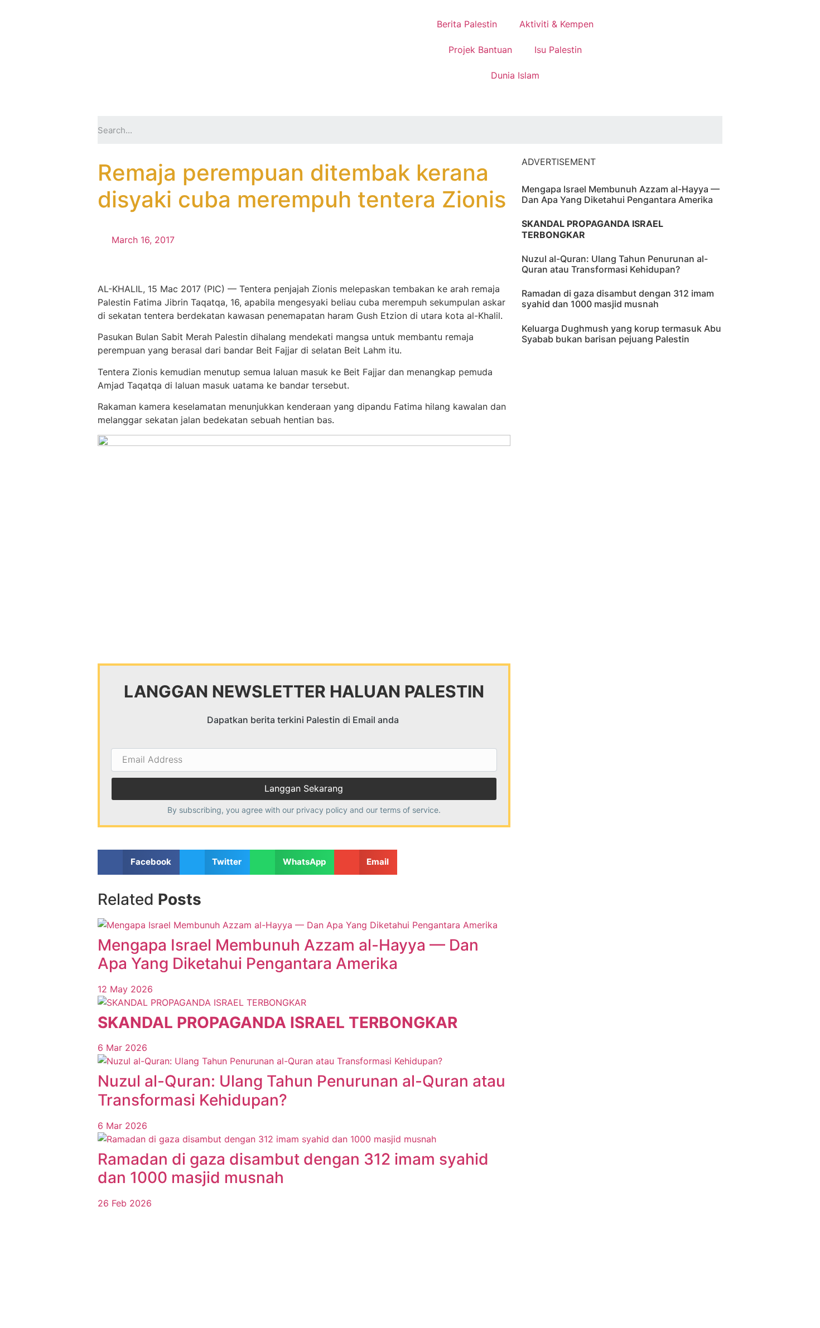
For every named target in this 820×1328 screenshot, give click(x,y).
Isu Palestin (558, 49)
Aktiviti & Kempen (556, 24)
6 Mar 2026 (122, 1047)
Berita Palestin (467, 24)
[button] (139, 862)
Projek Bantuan (480, 49)
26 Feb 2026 (125, 1203)
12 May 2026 (125, 989)
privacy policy (322, 810)
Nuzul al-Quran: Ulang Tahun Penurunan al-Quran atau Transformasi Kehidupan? (301, 1090)
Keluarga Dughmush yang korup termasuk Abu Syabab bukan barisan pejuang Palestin (621, 334)
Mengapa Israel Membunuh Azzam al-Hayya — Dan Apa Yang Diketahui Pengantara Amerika (288, 954)
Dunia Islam (515, 75)
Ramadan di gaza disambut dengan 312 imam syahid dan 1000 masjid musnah (293, 1169)
